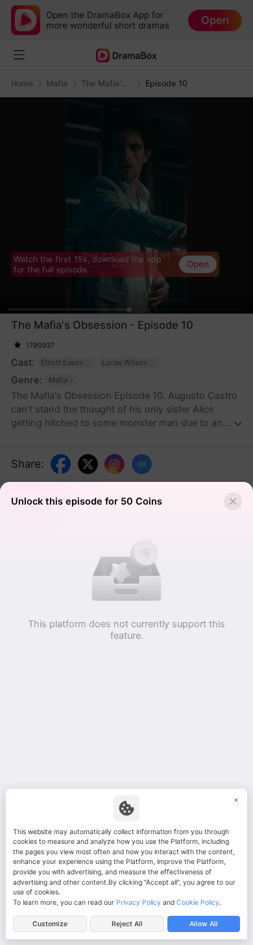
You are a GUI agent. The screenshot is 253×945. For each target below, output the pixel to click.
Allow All (203, 924)
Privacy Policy (138, 902)
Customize (49, 924)
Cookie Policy (197, 902)
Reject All (127, 924)
